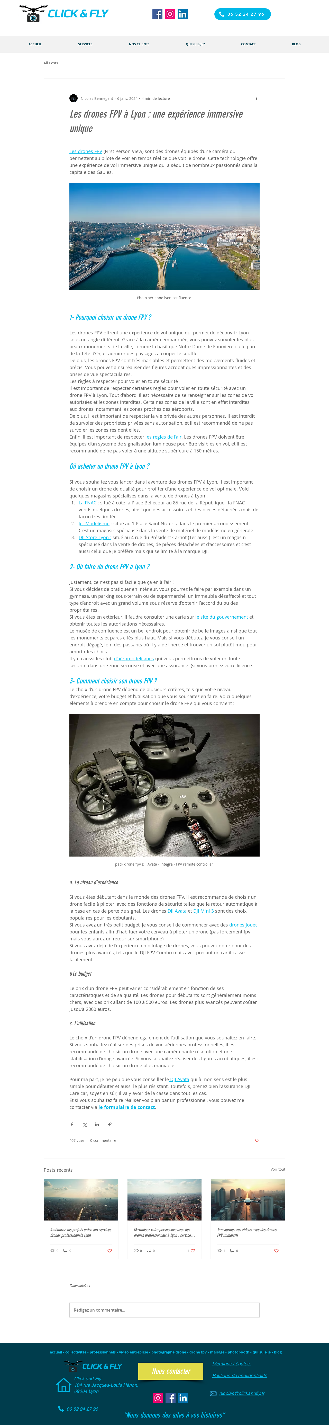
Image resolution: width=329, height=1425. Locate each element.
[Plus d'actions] (256, 98)
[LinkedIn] (183, 1398)
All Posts (51, 62)
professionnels (103, 1352)
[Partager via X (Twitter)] (84, 1124)
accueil (56, 1352)
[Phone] (61, 1408)
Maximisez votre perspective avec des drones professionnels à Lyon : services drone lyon (163, 1232)
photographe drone (168, 1352)
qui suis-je (262, 1352)
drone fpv (198, 1352)
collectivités (75, 1352)
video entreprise (133, 1352)
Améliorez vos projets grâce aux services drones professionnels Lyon (80, 1232)
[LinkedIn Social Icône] (183, 14)
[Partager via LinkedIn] (97, 1124)
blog (278, 1352)
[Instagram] (170, 14)
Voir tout (278, 1169)
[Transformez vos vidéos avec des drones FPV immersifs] (248, 1200)
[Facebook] (157, 14)
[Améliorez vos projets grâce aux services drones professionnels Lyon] (81, 1200)
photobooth (238, 1352)
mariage (217, 1352)
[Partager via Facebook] (71, 1124)
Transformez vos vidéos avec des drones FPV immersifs (246, 1232)
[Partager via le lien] (109, 1124)
